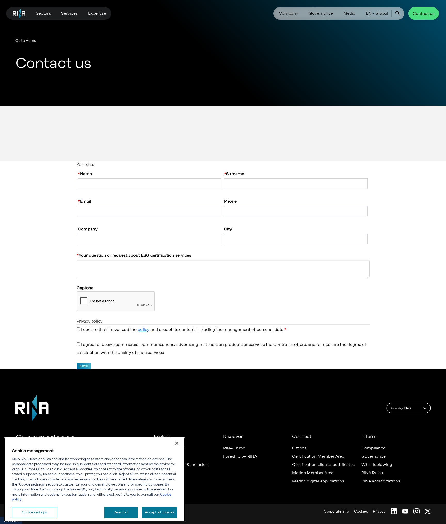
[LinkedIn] (394, 511)
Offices (299, 448)
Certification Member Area (318, 456)
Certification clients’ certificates (323, 465)
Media (349, 13)
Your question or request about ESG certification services (135, 255)
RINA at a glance (170, 448)
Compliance (373, 448)
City (228, 228)
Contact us (423, 13)
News (159, 473)
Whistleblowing (376, 465)
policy (143, 329)
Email (85, 201)
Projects (162, 481)
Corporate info (336, 511)
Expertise (97, 13)
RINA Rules (372, 473)
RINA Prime (234, 448)
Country (401, 408)
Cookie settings (34, 512)
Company (288, 13)
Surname (235, 173)
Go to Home (25, 40)
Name (86, 173)
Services (69, 13)
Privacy (379, 511)
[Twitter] (428, 511)
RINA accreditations (380, 481)
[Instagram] (416, 511)
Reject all (121, 512)
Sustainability (167, 489)
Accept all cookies (159, 512)
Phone (230, 201)
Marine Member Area (312, 473)
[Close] (176, 443)
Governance (321, 13)
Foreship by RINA (240, 456)
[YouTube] (405, 511)
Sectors (43, 13)
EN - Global (377, 13)
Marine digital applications (318, 481)
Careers (161, 456)
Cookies (361, 511)
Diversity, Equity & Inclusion (181, 465)
